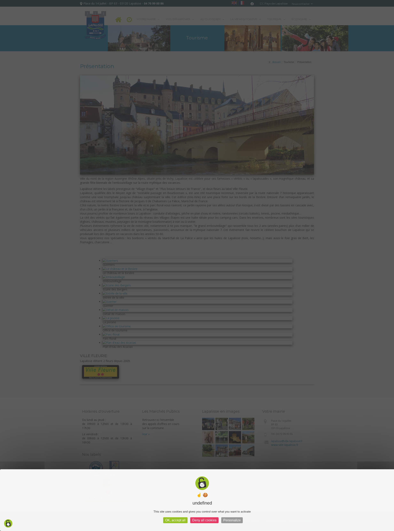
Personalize (232, 520)
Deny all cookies (204, 520)
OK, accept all (175, 520)
